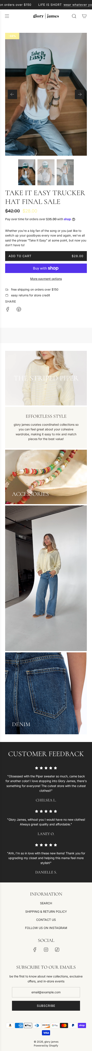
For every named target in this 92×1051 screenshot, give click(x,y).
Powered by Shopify (46, 1045)
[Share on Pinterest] (19, 310)
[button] (12, 94)
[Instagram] (46, 949)
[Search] (74, 16)
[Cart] (84, 16)
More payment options (46, 278)
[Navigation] (7, 16)
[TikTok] (57, 949)
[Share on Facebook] (8, 310)
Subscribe (46, 1005)
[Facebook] (35, 949)
